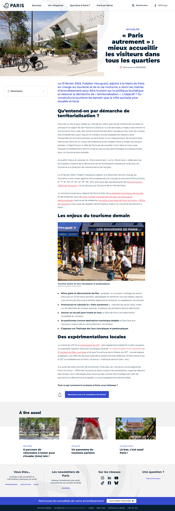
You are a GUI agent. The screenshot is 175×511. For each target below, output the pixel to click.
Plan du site (133, 508)
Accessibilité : (70, 508)
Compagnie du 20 (90, 345)
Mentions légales (44, 508)
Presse (91, 508)
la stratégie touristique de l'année (126, 193)
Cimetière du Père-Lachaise (72, 352)
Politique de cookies (116, 508)
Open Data (101, 508)
